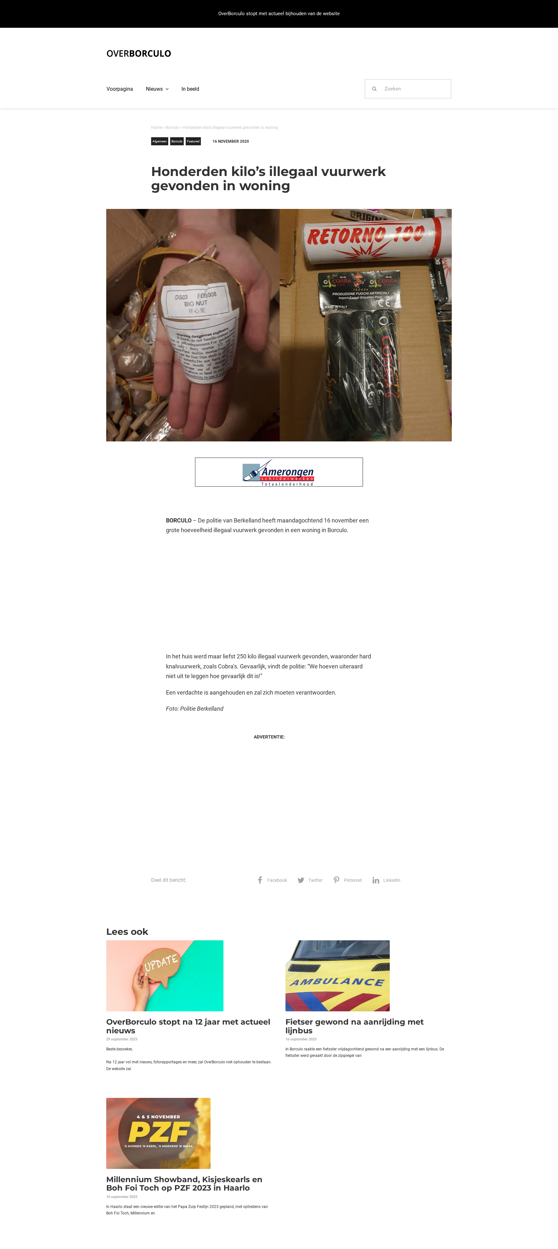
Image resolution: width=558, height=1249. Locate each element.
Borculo (172, 127)
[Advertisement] (269, 593)
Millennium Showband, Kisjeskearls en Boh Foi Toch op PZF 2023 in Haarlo (184, 1183)
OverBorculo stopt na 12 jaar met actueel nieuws (188, 1026)
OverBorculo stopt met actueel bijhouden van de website (279, 13)
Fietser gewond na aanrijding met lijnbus (354, 1026)
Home (156, 127)
